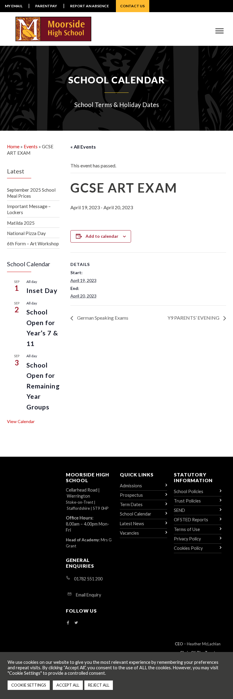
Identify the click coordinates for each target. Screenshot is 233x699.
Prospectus (131, 495)
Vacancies (129, 533)
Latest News (132, 523)
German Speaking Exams (102, 318)
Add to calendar (102, 236)
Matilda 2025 (21, 223)
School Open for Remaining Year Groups (43, 386)
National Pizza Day (26, 233)
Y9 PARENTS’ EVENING (193, 318)
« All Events (83, 147)
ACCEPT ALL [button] (67, 685)
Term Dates (131, 504)
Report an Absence (89, 6)
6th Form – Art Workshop (33, 243)
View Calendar (21, 421)
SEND (179, 510)
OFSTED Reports (191, 519)
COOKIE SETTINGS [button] (28, 685)
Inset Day (41, 290)
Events (31, 146)
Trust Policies (187, 500)
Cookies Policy (188, 548)
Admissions (131, 485)
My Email (13, 6)
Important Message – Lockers (29, 209)
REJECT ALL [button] (98, 685)
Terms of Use (187, 529)
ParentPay (46, 6)
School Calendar (135, 513)
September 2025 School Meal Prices (31, 193)
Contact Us (132, 6)
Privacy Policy (187, 538)
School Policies (188, 491)
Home (13, 146)
